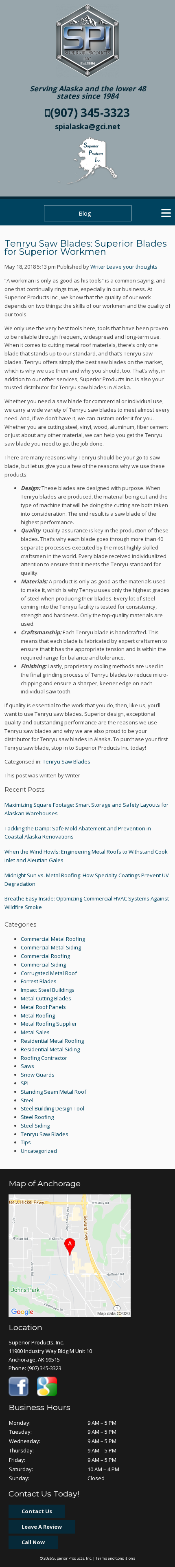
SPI (24, 1083)
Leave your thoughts (132, 266)
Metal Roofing (38, 1015)
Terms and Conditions (115, 1558)
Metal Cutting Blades (46, 998)
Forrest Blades (39, 981)
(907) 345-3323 (90, 112)
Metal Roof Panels (43, 1007)
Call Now (33, 1542)
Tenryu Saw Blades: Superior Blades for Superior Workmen (85, 248)
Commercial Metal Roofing (53, 938)
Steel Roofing (37, 1117)
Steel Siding (35, 1125)
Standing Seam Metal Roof (53, 1091)
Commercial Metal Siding (51, 947)
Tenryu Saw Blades (66, 761)
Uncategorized (39, 1150)
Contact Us (37, 1511)
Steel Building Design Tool (52, 1108)
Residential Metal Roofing (52, 1040)
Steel (27, 1100)
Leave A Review (42, 1526)
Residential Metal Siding (50, 1049)
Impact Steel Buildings (47, 989)
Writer (97, 266)
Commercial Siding (43, 964)
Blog (85, 213)
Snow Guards (38, 1074)
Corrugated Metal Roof (49, 973)
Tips (26, 1142)
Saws (27, 1066)
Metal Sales (35, 1032)
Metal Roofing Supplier (49, 1023)
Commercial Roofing (45, 956)
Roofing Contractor (44, 1058)
